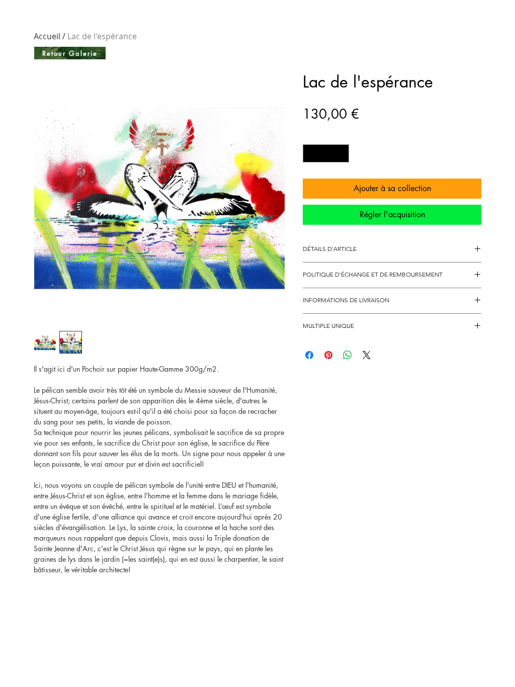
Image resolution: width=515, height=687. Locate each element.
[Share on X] (367, 355)
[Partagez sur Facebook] (309, 355)
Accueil (47, 36)
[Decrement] (310, 153)
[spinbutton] (326, 153)
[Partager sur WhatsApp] (347, 355)
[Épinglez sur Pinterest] (328, 355)
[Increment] (342, 153)
